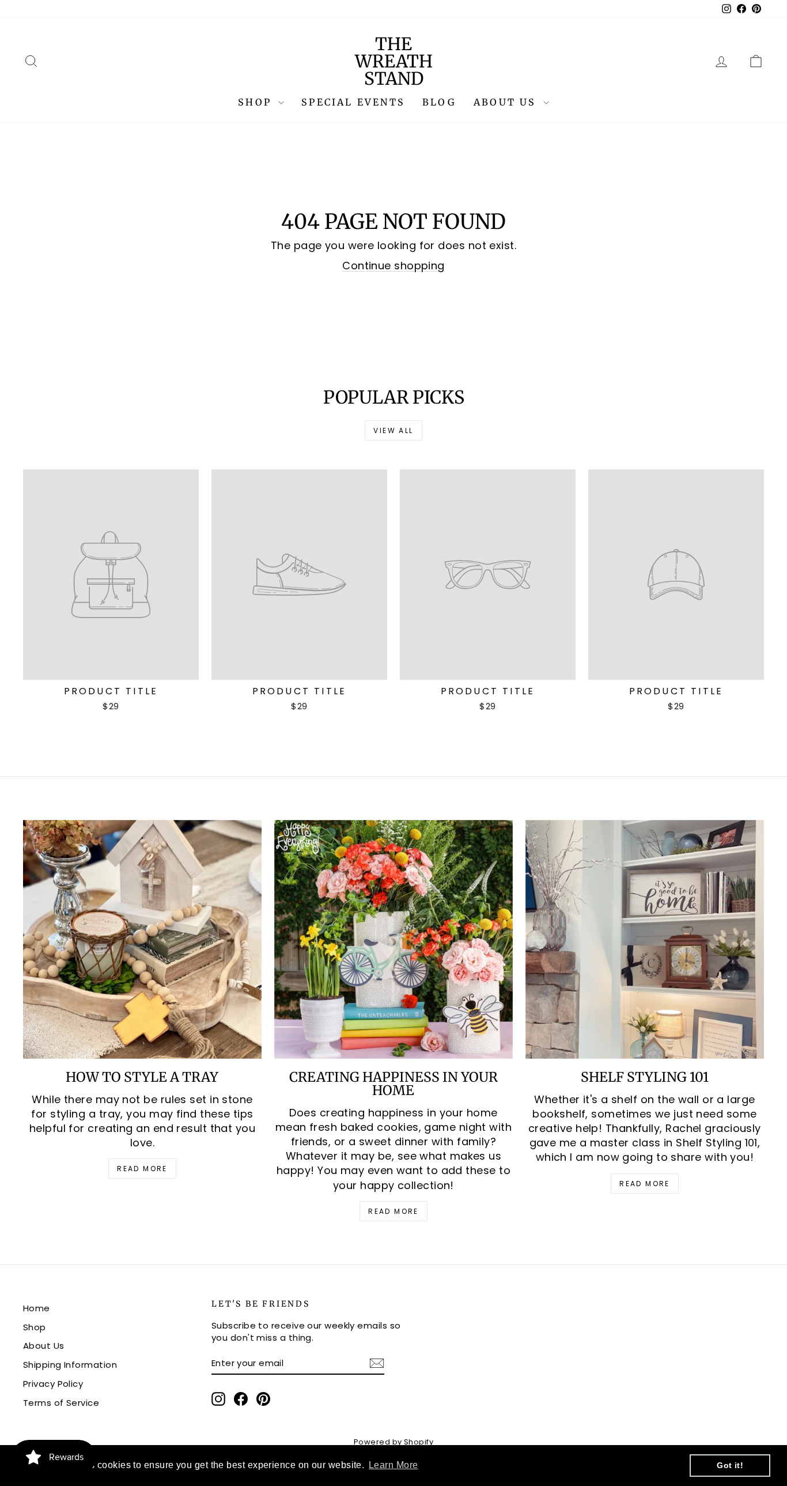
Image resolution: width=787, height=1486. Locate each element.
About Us (507, 102)
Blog (439, 102)
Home (36, 1308)
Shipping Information (70, 1365)
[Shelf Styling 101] (644, 939)
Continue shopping (393, 265)
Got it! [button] (730, 1465)
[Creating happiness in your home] (393, 939)
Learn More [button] (393, 1465)
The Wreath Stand (394, 61)
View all (393, 430)
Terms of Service (61, 1403)
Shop (256, 102)
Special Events (353, 102)
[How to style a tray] (142, 939)
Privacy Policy (53, 1384)
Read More (142, 1168)
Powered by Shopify (393, 1441)
